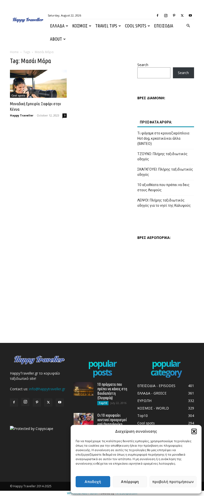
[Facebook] (157, 15)
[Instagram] (165, 15)
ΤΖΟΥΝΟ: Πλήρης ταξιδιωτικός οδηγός (162, 156)
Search (142, 64)
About (56, 38)
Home (14, 52)
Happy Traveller (21, 115)
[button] (194, 431)
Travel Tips (106, 25)
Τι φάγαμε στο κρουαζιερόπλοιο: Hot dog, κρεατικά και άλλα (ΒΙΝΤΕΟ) (163, 138)
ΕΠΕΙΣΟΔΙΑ (163, 25)
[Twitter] (182, 15)
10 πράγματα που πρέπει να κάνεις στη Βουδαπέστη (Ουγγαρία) (112, 391)
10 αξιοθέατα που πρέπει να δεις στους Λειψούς (163, 187)
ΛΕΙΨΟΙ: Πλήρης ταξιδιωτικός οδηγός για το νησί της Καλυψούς (164, 202)
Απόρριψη (130, 481)
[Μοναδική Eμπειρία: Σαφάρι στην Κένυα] (38, 84)
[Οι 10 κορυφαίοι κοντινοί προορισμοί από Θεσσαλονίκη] (84, 420)
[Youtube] (190, 15)
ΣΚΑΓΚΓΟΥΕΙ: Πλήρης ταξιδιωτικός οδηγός (165, 172)
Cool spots (135, 25)
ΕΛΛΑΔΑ (57, 25)
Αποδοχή (93, 481)
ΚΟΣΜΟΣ (80, 25)
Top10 (103, 403)
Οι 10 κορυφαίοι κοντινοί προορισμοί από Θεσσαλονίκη (112, 419)
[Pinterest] (174, 15)
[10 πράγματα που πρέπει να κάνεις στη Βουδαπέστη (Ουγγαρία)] (84, 389)
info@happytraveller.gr (47, 389)
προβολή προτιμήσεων (173, 481)
